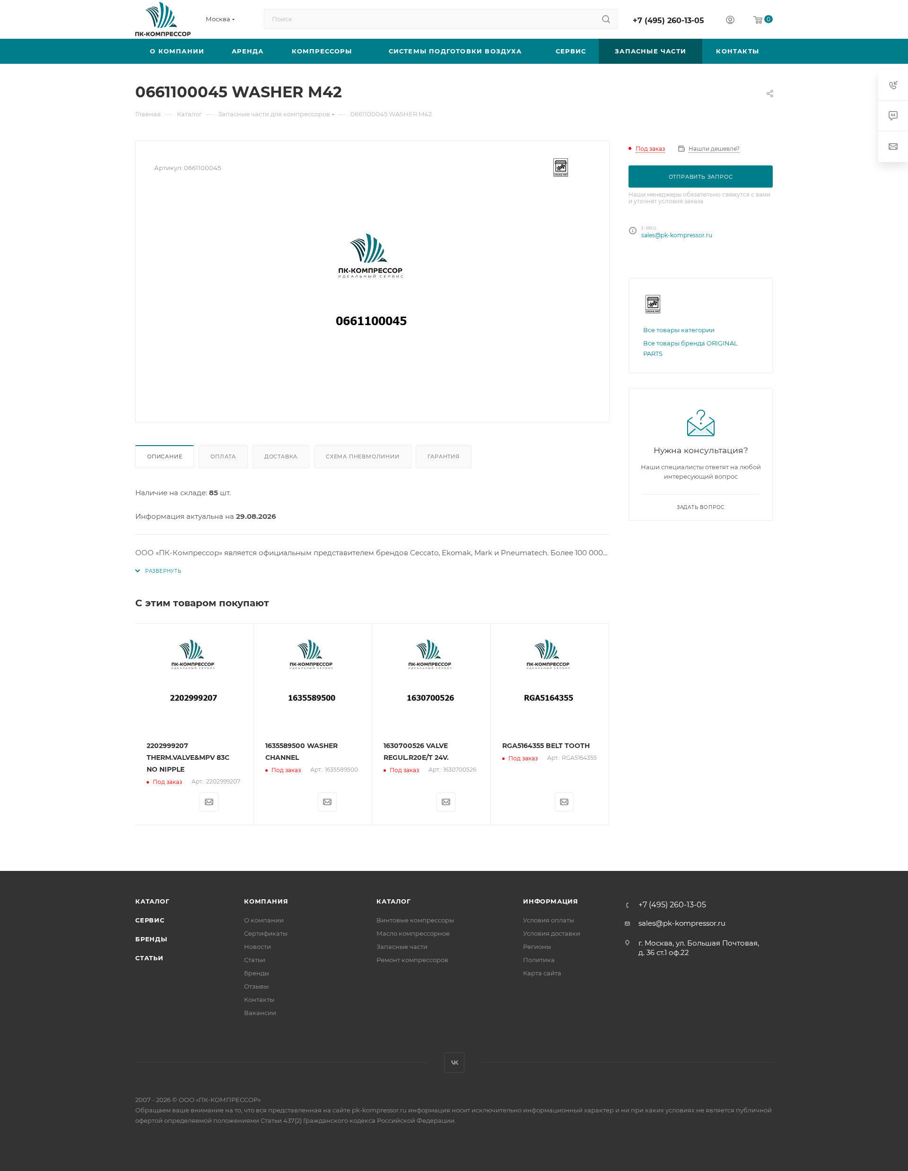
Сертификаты (266, 933)
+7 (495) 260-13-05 (668, 20)
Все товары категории (679, 330)
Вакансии (260, 1012)
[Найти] (606, 19)
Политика (539, 960)
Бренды (151, 939)
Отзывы (256, 986)
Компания (266, 901)
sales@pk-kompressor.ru (676, 235)
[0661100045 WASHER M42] (372, 297)
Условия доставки (551, 933)
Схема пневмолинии (363, 456)
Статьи (149, 958)
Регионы (537, 946)
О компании (264, 920)
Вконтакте (454, 1062)
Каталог (152, 901)
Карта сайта (542, 973)
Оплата (223, 456)
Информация (550, 901)
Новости (257, 946)
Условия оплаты (548, 920)
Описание (164, 456)
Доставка (280, 456)
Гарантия (443, 456)
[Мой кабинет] (730, 21)
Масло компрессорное (413, 933)
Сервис (150, 920)
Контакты (259, 999)
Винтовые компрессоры (415, 920)
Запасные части (402, 946)
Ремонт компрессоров (412, 960)
